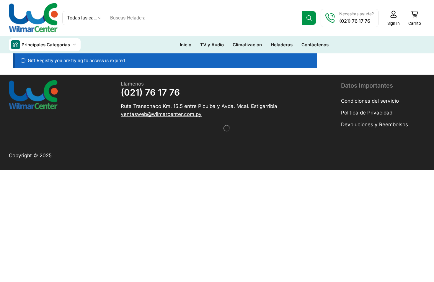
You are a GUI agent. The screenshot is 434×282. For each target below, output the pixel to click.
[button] (393, 18)
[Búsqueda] (309, 18)
